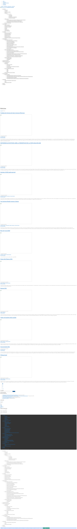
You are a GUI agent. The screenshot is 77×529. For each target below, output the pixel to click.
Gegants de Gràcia (10, 7)
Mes (1, 405)
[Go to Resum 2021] (16, 310)
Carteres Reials (2, 225)
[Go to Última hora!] (16, 377)
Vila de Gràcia (12, 196)
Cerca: (1, 391)
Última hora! (3, 355)
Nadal (10, 225)
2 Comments (2, 350)
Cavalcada (7, 225)
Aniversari (2, 196)
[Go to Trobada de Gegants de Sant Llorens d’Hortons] (16, 135)
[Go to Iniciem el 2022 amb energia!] (16, 194)
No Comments (2, 137)
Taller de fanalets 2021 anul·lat (8, 317)
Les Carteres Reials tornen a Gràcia (9, 201)
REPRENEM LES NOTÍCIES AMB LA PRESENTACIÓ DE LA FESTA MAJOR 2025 (20, 143)
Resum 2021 (3, 288)
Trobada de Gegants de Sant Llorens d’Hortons (12, 113)
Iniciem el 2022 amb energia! (7, 172)
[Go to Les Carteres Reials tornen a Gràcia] (16, 223)
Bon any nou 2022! (5, 230)
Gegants (5, 196)
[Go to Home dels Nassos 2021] (16, 281)
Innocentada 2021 (5, 346)
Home (1, 110)
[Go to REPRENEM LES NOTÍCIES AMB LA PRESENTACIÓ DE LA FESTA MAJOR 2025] (16, 165)
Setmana (1, 406)
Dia (0, 407)
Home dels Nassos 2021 (6, 259)
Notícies (8, 196)
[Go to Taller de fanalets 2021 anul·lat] (16, 339)
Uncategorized (2, 136)
